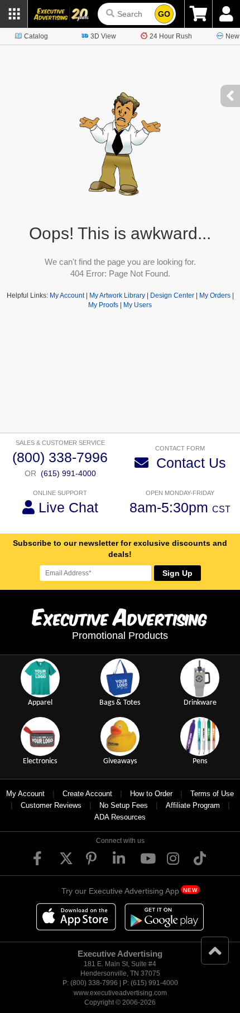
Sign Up (177, 573)
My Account (67, 295)
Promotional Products (120, 635)
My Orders (215, 295)
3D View (103, 36)
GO (164, 13)
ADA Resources (120, 817)
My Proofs (103, 305)
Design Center (172, 295)
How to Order (151, 793)
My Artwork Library (117, 295)
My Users (137, 305)
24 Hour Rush (171, 36)
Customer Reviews (51, 805)
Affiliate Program (193, 805)
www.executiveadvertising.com (120, 993)
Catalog (36, 36)
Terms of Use (212, 793)
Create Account (87, 793)
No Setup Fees (123, 805)
